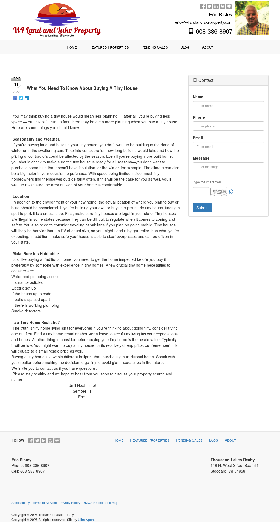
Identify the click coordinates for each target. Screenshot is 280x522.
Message (201, 158)
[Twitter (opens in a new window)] (209, 5)
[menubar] (140, 47)
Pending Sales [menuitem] (154, 47)
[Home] (57, 19)
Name (198, 96)
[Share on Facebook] (15, 98)
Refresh (231, 192)
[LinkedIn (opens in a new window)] (216, 5)
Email (198, 137)
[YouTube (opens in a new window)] (222, 5)
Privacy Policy (69, 502)
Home (118, 440)
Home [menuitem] (72, 47)
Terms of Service (44, 502)
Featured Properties (150, 440)
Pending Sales (189, 440)
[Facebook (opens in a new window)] (203, 5)
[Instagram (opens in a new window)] (229, 5)
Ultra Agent (86, 519)
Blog (213, 440)
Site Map (111, 502)
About (230, 440)
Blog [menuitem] (184, 47)
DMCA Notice (93, 502)
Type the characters (207, 182)
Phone (199, 117)
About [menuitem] (207, 47)
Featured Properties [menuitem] (109, 47)
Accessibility (20, 502)
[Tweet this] (21, 98)
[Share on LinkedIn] (27, 98)
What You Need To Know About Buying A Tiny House (82, 88)
